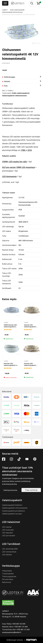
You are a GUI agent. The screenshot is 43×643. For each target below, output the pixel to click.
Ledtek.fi (5, 10)
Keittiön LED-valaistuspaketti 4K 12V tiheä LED (11, 365)
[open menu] (5, 3)
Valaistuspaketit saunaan (12, 514)
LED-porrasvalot (8, 535)
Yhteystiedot (7, 571)
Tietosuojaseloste (9, 576)
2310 (29, 150)
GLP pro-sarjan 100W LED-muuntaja (18, 167)
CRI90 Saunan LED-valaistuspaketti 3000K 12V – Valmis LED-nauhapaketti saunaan (11, 328)
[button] (38, 3)
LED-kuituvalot (8, 530)
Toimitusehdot (8, 573)
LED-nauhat (6, 527)
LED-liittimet (7, 554)
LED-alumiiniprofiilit (10, 549)
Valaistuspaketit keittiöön (12, 505)
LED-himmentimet (9, 552)
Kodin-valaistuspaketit (17, 10)
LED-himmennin (9, 176)
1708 (23, 150)
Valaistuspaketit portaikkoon (13, 511)
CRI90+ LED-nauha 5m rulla (14, 161)
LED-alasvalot (7, 533)
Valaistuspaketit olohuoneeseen (12, 12)
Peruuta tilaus (7, 579)
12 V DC (21, 197)
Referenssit (6, 582)
